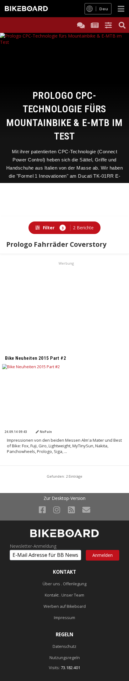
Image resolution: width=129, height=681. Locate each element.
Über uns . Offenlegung (64, 584)
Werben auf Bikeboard (65, 606)
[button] (108, 25)
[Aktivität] (94, 25)
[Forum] (81, 25)
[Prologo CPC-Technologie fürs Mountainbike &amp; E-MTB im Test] (64, 65)
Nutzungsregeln (64, 657)
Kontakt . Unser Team (64, 595)
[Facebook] (42, 509)
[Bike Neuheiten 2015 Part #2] (64, 399)
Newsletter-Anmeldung (33, 546)
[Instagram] (56, 509)
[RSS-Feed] (71, 509)
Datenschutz (64, 646)
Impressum (64, 617)
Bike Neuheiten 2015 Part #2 (35, 358)
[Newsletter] (86, 509)
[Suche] (122, 25)
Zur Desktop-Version (64, 498)
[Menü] (121, 8)
